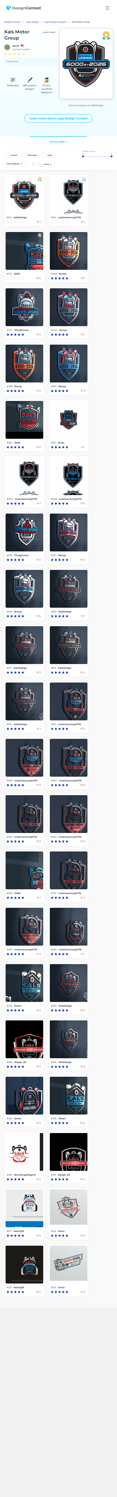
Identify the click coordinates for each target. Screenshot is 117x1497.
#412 (10, 273)
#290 (54, 949)
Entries (57, 141)
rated (49, 155)
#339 (10, 555)
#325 (54, 611)
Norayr (63, 274)
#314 (10, 724)
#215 (9, 1287)
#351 (54, 442)
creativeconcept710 (69, 217)
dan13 (15, 46)
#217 (9, 1231)
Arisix (61, 443)
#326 (10, 611)
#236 (54, 1118)
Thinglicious (21, 330)
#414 (10, 330)
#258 (10, 1062)
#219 (54, 1174)
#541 (54, 217)
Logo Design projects (55, 22)
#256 (54, 1062)
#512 (9, 217)
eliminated (32, 155)
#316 (54, 668)
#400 (54, 330)
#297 (54, 893)
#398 (10, 386)
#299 (10, 893)
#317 (9, 668)
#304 (54, 780)
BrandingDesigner (25, 1175)
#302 (54, 837)
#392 (10, 442)
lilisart (17, 1006)
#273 (10, 1005)
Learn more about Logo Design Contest (58, 118)
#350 (10, 499)
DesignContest (24, 8)
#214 (54, 1287)
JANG (17, 274)
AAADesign (97, 105)
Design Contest (12, 22)
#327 (54, 555)
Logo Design (32, 22)
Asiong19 (19, 1231)
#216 (54, 1231)
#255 (10, 1118)
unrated (13, 155)
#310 (54, 724)
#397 (54, 386)
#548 (54, 273)
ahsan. (18, 1118)
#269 (54, 1005)
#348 (54, 499)
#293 (10, 949)
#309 (10, 780)
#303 (10, 837)
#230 (10, 1174)
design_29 (20, 1062)
